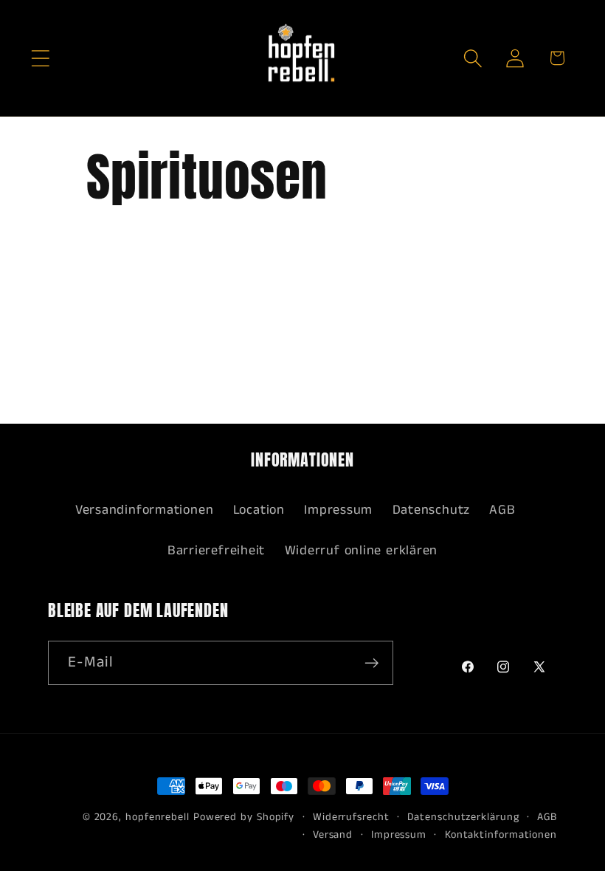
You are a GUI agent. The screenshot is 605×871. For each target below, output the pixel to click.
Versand (333, 834)
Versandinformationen (144, 510)
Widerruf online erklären (361, 550)
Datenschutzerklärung (463, 817)
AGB (502, 510)
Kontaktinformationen (501, 834)
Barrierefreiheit (216, 550)
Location (259, 510)
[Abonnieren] (371, 663)
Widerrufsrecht (351, 817)
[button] (40, 58)
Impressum (338, 510)
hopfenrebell (157, 817)
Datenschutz (432, 510)
